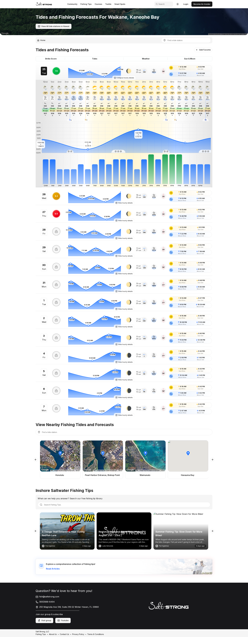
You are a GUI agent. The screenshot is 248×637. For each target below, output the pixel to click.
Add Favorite (205, 50)
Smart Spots (119, 4)
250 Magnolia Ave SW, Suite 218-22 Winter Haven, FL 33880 (69, 607)
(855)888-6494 (47, 601)
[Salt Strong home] (44, 4)
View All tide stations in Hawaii (55, 26)
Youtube (65, 620)
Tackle (108, 4)
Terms (245, 34)
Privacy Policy (78, 634)
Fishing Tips (86, 4)
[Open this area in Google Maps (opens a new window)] (5, 33)
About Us (53, 634)
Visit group (46, 620)
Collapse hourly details (125, 78)
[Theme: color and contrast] (177, 4)
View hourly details (125, 203)
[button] (129, 71)
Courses (98, 4)
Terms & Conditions (95, 634)
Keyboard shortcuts (214, 34)
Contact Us (64, 634)
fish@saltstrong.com (49, 596)
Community (72, 4)
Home (42, 40)
